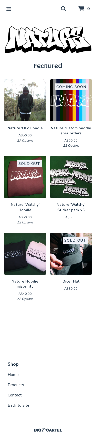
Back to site (18, 405)
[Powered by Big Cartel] (48, 430)
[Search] (63, 9)
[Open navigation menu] (8, 9)
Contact (15, 395)
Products (16, 385)
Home (13, 375)
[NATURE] (48, 39)
